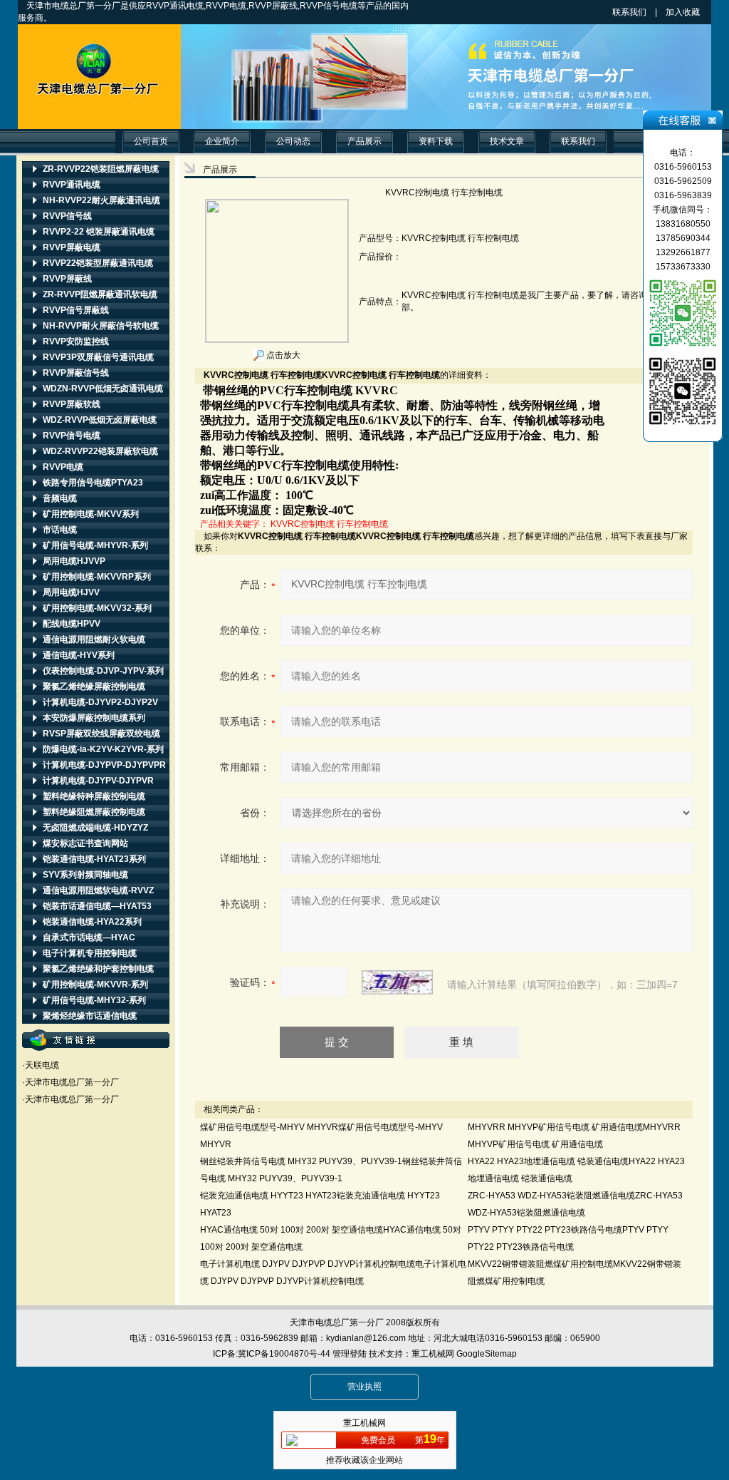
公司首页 (151, 141)
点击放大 (282, 355)
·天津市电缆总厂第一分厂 (70, 1082)
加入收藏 (695, 12)
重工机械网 (432, 1354)
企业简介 (222, 141)
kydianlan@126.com (366, 1338)
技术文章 (507, 141)
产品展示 (364, 141)
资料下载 (436, 141)
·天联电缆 (40, 1065)
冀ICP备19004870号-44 (284, 1354)
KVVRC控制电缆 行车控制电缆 (329, 524)
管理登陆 (349, 1354)
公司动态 (293, 141)
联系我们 (629, 12)
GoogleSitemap (486, 1354)
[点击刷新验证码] (397, 982)
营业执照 (364, 1387)
